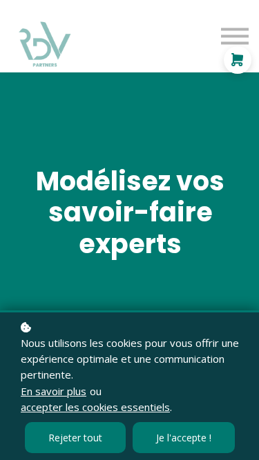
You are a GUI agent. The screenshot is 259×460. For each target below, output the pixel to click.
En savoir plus (53, 391)
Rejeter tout (75, 437)
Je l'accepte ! (183, 437)
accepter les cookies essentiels (95, 407)
